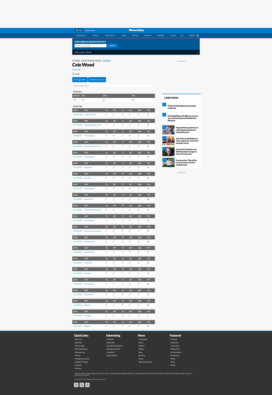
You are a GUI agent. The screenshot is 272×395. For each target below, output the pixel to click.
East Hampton (89, 189)
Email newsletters (81, 349)
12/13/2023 (77, 294)
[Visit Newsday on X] (82, 385)
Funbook (173, 339)
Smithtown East (90, 114)
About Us (78, 339)
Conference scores (97, 79)
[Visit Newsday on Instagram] (87, 385)
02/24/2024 (77, 114)
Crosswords (174, 346)
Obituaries (174, 343)
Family (172, 359)
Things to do (110, 35)
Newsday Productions (115, 346)
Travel (172, 362)
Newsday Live (80, 352)
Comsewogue (89, 136)
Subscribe (78, 343)
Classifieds (111, 352)
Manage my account (82, 359)
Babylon (87, 305)
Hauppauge (76, 69)
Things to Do (175, 349)
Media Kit (110, 339)
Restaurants (174, 355)
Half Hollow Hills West (92, 125)
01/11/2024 (77, 220)
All (182, 35)
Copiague (87, 316)
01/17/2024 (77, 210)
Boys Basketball (91, 60)
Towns (141, 359)
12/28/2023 (77, 252)
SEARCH (192, 35)
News (124, 35)
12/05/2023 (77, 326)
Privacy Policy (104, 373)
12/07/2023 (77, 316)
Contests (78, 365)
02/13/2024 (77, 125)
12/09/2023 (77, 305)
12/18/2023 (77, 273)
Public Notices (112, 355)
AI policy (189, 373)
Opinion (147, 35)
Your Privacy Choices (82, 375)
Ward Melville (89, 252)
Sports (95, 35)
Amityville (88, 167)
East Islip (87, 178)
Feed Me (135, 35)
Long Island (81, 35)
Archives (78, 368)
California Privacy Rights (118, 373)
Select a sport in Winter (83, 52)
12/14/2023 (77, 284)
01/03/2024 (77, 241)
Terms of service (80, 373)
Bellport (87, 326)
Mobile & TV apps (81, 362)
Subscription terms (92, 373)
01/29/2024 (77, 167)
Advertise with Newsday (172, 373)
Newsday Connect (113, 349)
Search (112, 45)
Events (173, 35)
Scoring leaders (80, 79)
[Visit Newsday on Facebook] (76, 385)
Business (160, 35)
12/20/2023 (77, 263)
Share (77, 74)
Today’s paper (80, 346)
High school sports (145, 362)
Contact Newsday (141, 373)
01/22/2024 (77, 189)
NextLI (172, 365)
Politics (141, 349)
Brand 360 (110, 343)
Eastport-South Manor (92, 146)
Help (183, 373)
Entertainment (175, 352)
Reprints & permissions (155, 373)
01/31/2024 (77, 157)
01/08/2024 (77, 231)
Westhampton (89, 157)
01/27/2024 (77, 178)
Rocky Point (88, 199)
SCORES (76, 60)
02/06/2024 (77, 146)
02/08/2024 (77, 136)
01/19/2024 (77, 199)
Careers (78, 355)
